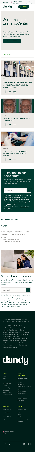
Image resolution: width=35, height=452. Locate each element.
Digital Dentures (22, 391)
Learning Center (22, 409)
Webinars (20, 414)
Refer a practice (7, 416)
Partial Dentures (22, 389)
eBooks (5, 79)
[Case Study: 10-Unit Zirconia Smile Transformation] (17, 113)
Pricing (4, 378)
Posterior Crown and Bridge (24, 386)
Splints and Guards (22, 396)
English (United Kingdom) (17, 2)
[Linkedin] (31, 444)
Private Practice (7, 409)
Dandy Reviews (7, 383)
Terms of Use (24, 207)
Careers (5, 2)
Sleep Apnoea (21, 400)
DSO (4, 414)
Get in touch (6, 381)
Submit (29, 190)
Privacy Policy (8, 208)
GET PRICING (23, 6)
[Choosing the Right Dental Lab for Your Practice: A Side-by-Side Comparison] (17, 77)
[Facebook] (24, 444)
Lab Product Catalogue (23, 419)
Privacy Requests (7, 392)
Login (4, 419)
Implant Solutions (22, 393)
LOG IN (29, 2)
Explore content (12, 41)
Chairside (20, 382)
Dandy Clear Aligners (23, 398)
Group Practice (6, 412)
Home (4, 376)
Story (4, 115)
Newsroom (20, 421)
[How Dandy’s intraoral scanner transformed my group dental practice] (17, 147)
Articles (5, 148)
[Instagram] (28, 444)
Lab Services (21, 384)
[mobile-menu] (31, 6)
